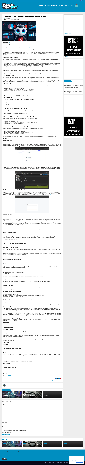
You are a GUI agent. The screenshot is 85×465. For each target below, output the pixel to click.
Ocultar (9, 42)
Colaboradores (66, 462)
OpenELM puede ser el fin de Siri (8, 380)
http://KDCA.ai (67, 56)
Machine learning (17, 19)
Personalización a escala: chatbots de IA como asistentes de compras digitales (12, 395)
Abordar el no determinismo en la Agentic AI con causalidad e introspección (32, 395)
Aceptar (80, 462)
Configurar (73, 462)
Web (2, 426)
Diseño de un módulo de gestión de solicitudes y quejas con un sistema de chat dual (72, 445)
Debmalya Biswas (29, 396)
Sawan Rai (49, 396)
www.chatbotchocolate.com (67, 33)
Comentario (3, 404)
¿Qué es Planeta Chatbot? (48, 462)
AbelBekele (9, 373)
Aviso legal (53, 462)
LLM (14, 19)
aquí (50, 194)
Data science (12, 19)
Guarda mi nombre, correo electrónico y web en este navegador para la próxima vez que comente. (14, 430)
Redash (29, 47)
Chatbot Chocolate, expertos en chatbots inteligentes (60, 462)
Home (45, 462)
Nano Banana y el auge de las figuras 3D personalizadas (51, 395)
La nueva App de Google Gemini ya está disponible (53, 380)
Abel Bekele (8, 18)
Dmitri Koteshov (9, 396)
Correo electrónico (4, 422)
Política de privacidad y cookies (75, 460)
